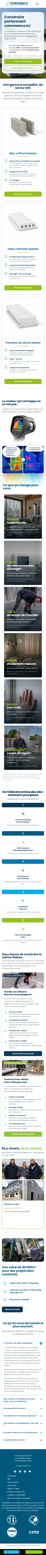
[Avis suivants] (40, 1184)
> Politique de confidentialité (15, 1495)
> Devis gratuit (11, 1476)
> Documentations (12, 1482)
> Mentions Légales (12, 1489)
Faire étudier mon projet (23, 1053)
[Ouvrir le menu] (37, 4)
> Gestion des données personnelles (18, 1498)
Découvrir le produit (23, 194)
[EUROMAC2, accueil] (17, 4)
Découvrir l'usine (12, 1309)
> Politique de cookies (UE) (15, 1492)
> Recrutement (11, 1485)
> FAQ (8, 1479)
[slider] (23, 459)
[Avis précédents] (5, 1184)
